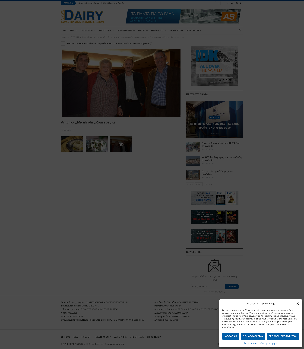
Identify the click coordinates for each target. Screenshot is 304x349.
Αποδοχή (231, 336)
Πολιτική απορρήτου (268, 343)
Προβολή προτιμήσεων (283, 336)
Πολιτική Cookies (249, 343)
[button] (297, 303)
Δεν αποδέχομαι (253, 336)
